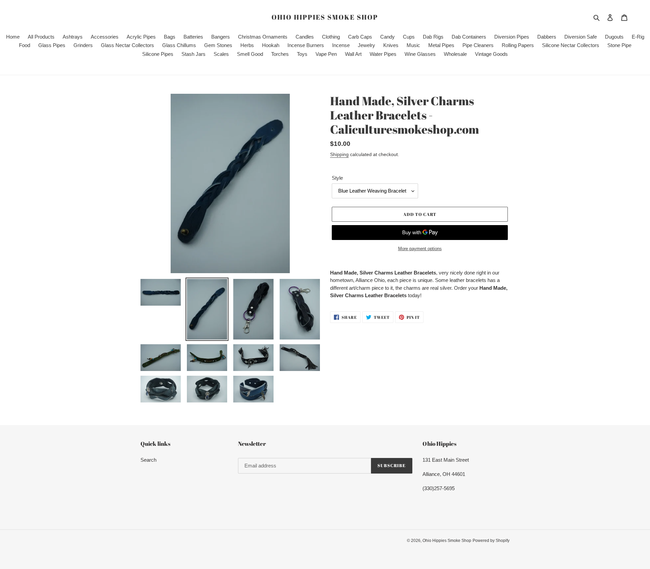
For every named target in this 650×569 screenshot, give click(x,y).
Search (148, 460)
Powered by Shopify (491, 540)
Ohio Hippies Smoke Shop (325, 17)
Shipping (339, 154)
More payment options (420, 248)
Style (337, 178)
